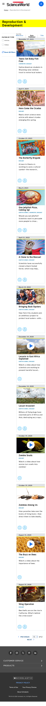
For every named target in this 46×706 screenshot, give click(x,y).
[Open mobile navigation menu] (3, 4)
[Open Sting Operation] (30, 606)
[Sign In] (41, 3)
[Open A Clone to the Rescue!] (30, 259)
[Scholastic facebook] (10, 653)
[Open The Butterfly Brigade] (30, 160)
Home (6, 10)
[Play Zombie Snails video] (30, 458)
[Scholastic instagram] (17, 653)
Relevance (19, 35)
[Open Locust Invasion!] (30, 408)
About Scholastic (23, 692)
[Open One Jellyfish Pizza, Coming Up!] (30, 210)
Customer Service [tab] (13, 661)
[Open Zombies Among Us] (30, 507)
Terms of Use (13, 687)
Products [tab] (9, 666)
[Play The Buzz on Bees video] (30, 557)
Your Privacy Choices (29, 687)
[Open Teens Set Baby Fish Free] (30, 61)
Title (42, 35)
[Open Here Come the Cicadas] (30, 111)
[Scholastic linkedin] (35, 653)
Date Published (31, 36)
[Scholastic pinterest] (29, 653)
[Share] (25, 81)
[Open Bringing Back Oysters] (30, 309)
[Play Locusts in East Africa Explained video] (30, 359)
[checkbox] (20, 81)
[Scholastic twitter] (23, 653)
